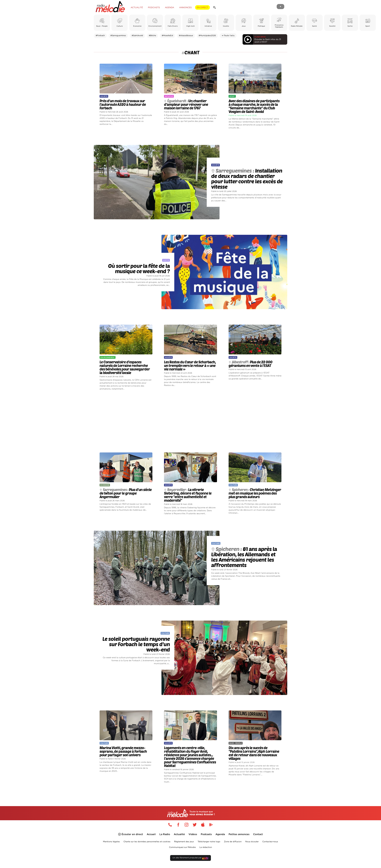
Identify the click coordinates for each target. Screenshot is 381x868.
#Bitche (152, 36)
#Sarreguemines (118, 36)
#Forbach (100, 36)
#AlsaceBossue (186, 36)
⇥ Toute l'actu (228, 36)
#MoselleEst (167, 36)
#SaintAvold (137, 36)
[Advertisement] (190, 421)
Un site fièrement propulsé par (187, 858)
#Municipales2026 (207, 36)
